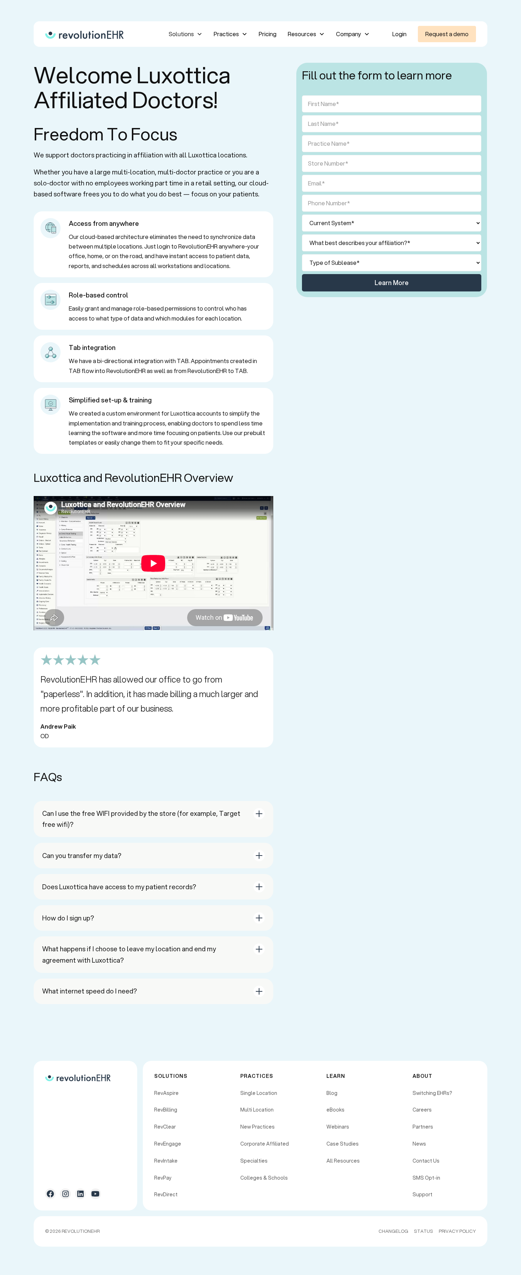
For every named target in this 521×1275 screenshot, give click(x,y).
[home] (84, 34)
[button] (185, 33)
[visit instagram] (65, 1193)
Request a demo (447, 34)
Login (399, 34)
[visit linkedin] (80, 1193)
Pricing (267, 34)
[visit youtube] (95, 1193)
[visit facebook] (50, 1193)
